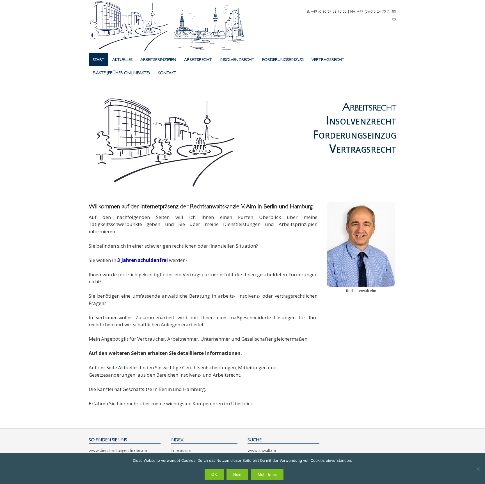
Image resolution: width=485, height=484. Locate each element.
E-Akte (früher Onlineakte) (121, 72)
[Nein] (478, 469)
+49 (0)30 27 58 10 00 (329, 11)
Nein (237, 474)
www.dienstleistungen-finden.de (118, 450)
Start (98, 59)
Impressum (181, 450)
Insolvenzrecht (237, 59)
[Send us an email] (394, 19)
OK (214, 474)
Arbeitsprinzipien (158, 59)
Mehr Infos (267, 474)
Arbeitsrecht (198, 59)
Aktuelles (122, 59)
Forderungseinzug (283, 59)
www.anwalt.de (262, 450)
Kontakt (167, 72)
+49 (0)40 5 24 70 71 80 (376, 11)
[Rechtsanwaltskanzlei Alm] (169, 26)
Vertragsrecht (328, 59)
